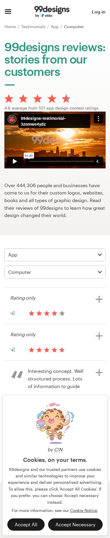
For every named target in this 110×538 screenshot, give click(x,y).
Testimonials (34, 26)
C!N (58, 449)
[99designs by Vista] (52, 12)
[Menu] (8, 12)
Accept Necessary (75, 524)
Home (10, 26)
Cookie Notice (83, 510)
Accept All (26, 524)
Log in (99, 11)
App (55, 26)
